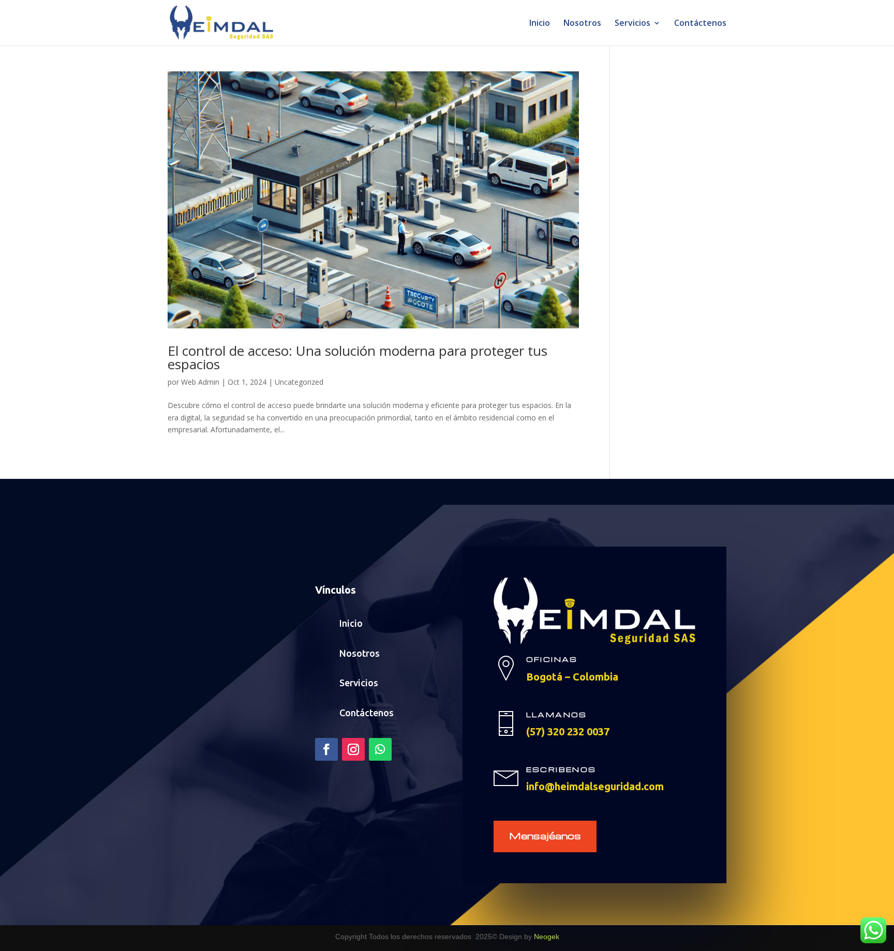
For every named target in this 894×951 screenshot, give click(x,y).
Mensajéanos (545, 835)
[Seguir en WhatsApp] (380, 749)
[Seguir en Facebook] (326, 749)
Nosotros (582, 23)
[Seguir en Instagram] (353, 749)
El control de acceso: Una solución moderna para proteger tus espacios (357, 357)
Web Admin (200, 382)
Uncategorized (299, 382)
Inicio (539, 23)
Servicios (632, 23)
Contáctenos (700, 23)
